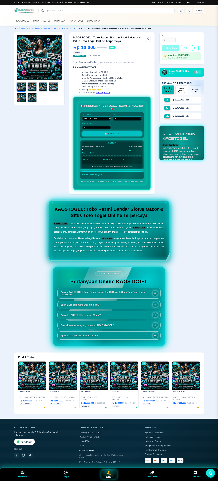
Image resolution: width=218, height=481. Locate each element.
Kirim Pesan (26, 442)
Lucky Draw (168, 90)
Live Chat (195, 477)
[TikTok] (30, 455)
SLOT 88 (46, 28)
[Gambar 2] (32, 87)
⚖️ (189, 10)
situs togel (106, 238)
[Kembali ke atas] (211, 466)
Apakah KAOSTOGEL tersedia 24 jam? (81, 315)
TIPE (115, 114)
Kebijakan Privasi (153, 437)
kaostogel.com (103, 92)
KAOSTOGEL (22, 21)
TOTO (36, 21)
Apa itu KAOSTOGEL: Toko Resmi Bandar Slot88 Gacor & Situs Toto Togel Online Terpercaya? (103, 293)
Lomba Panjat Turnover (181, 90)
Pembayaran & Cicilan (155, 450)
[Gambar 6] (32, 97)
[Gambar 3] (43, 87)
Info (197, 72)
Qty (164, 35)
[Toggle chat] (210, 473)
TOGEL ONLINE (174, 3)
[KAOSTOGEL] (24, 11)
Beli (185, 48)
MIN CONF (86, 123)
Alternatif (152, 477)
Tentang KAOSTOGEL (90, 433)
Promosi (22, 477)
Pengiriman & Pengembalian (158, 445)
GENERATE (112, 134)
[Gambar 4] (53, 87)
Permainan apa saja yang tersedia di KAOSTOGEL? (87, 325)
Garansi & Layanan (154, 454)
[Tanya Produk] (195, 48)
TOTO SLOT (188, 3)
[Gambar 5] (21, 97)
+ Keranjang (171, 48)
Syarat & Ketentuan (154, 433)
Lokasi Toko (85, 441)
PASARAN (87, 114)
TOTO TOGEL (158, 3)
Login (66, 477)
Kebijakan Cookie (153, 441)
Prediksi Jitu (195, 90)
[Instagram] (23, 455)
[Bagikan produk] (148, 39)
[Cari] (42, 10)
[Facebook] (16, 455)
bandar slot (139, 227)
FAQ (82, 445)
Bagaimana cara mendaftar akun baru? (81, 305)
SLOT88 (200, 3)
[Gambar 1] (21, 87)
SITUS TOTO (93, 21)
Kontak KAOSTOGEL (90, 437)
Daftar (109, 477)
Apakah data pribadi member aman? (79, 335)
